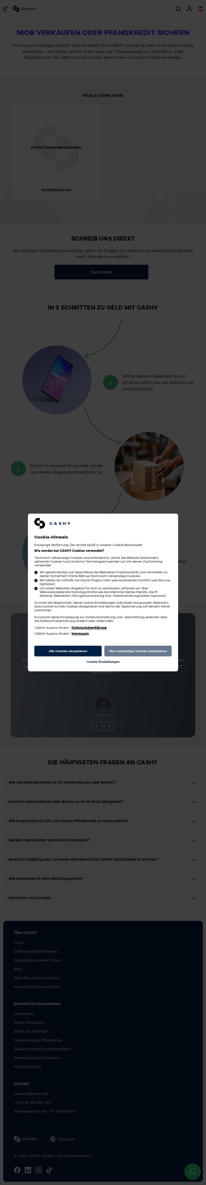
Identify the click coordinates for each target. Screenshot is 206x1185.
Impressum (80, 634)
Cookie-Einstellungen (103, 662)
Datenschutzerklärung (89, 628)
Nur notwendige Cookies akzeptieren (138, 651)
